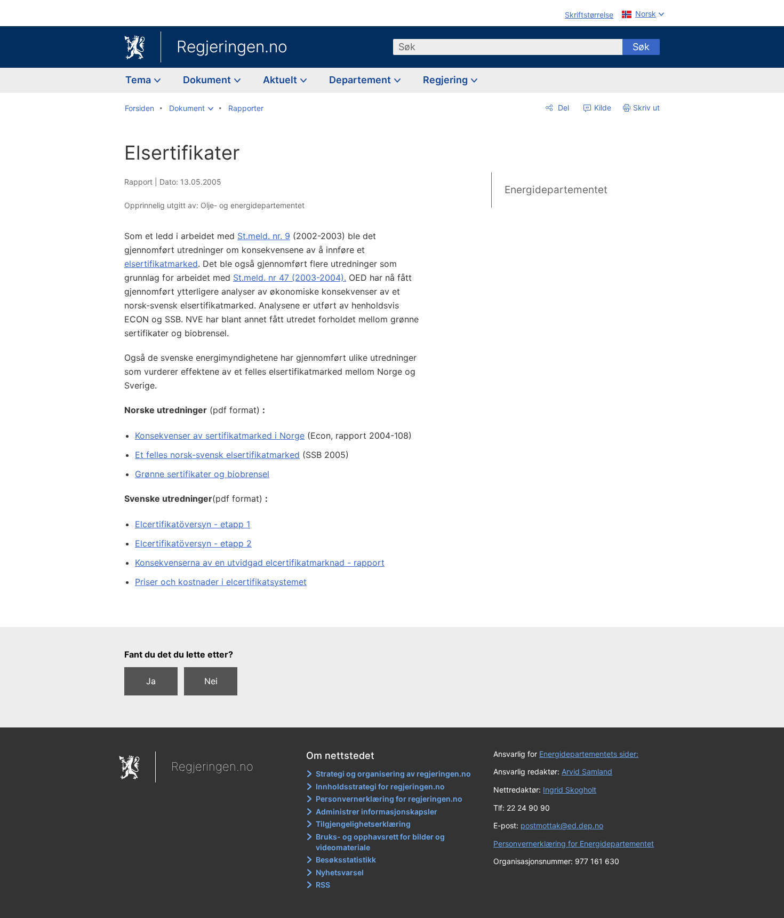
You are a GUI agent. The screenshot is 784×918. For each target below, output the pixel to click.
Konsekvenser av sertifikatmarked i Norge (220, 435)
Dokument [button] (208, 79)
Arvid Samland (587, 771)
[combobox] (507, 47)
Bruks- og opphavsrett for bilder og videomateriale (380, 842)
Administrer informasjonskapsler (376, 811)
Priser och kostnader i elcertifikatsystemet (221, 581)
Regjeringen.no (232, 46)
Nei (211, 681)
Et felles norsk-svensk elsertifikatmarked (217, 454)
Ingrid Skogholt (569, 789)
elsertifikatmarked (161, 263)
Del (562, 107)
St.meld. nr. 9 (263, 236)
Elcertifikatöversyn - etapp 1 (192, 524)
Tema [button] (139, 79)
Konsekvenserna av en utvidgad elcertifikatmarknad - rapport (260, 562)
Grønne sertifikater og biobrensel (202, 474)
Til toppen (279, 611)
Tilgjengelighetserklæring (363, 823)
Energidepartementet (556, 190)
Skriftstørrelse (589, 14)
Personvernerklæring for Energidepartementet (573, 843)
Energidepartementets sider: (588, 753)
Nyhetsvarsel (340, 872)
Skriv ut (646, 107)
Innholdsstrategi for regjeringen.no (380, 786)
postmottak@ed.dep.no (562, 825)
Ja (151, 681)
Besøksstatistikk (346, 859)
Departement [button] (361, 79)
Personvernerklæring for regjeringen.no (389, 798)
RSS (323, 884)
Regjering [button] (446, 79)
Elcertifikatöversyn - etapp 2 (193, 543)
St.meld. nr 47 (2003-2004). (289, 277)
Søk (641, 46)
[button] (191, 108)
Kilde (601, 107)
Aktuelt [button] (281, 79)
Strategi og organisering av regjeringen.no (393, 773)
